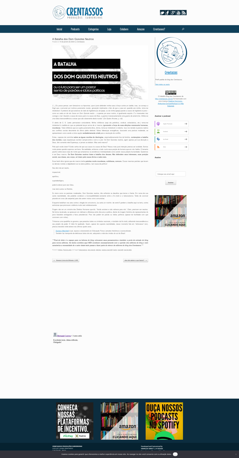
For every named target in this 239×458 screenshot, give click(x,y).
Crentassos (81, 42)
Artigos (60, 250)
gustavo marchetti (107, 250)
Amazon (141, 29)
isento (115, 250)
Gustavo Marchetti (62, 231)
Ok (175, 454)
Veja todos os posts (162, 84)
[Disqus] (100, 298)
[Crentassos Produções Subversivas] (77, 13)
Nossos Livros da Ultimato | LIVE (66, 260)
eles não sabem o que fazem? (136, 260)
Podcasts (75, 29)
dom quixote (91, 250)
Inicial (59, 29)
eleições (98, 250)
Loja (109, 29)
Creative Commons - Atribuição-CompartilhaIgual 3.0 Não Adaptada (171, 103)
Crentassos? (159, 29)
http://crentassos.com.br (164, 98)
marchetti (120, 250)
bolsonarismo (83, 250)
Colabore (124, 29)
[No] (236, 454)
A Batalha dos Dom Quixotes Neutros (73, 39)
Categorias (93, 29)
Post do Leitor (67, 250)
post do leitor (128, 250)
